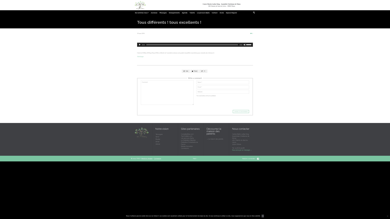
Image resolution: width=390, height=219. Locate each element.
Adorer (158, 144)
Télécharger (140, 56)
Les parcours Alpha (187, 138)
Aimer (157, 141)
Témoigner (159, 134)
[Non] (387, 216)
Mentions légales (147, 158)
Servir (157, 137)
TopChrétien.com (186, 136)
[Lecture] (140, 45)
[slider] (249, 44)
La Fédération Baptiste (188, 140)
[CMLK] (140, 5)
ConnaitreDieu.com (187, 134)
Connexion (157, 158)
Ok (263, 216)
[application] (195, 45)
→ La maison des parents (215, 139)
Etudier (158, 139)
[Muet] (245, 45)
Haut (194, 158)
